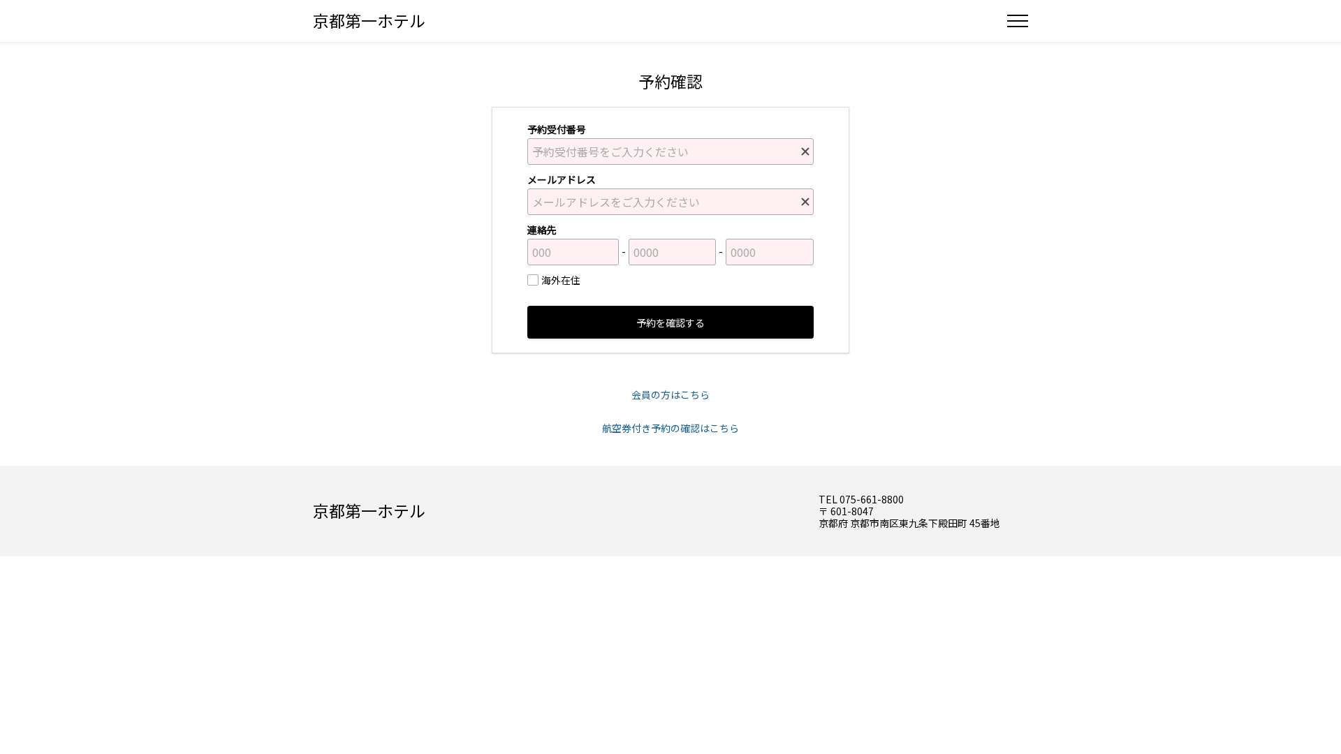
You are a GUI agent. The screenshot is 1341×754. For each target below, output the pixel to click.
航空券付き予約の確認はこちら (670, 428)
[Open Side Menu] (1017, 20)
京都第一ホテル (369, 20)
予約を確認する (670, 323)
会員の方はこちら (670, 394)
